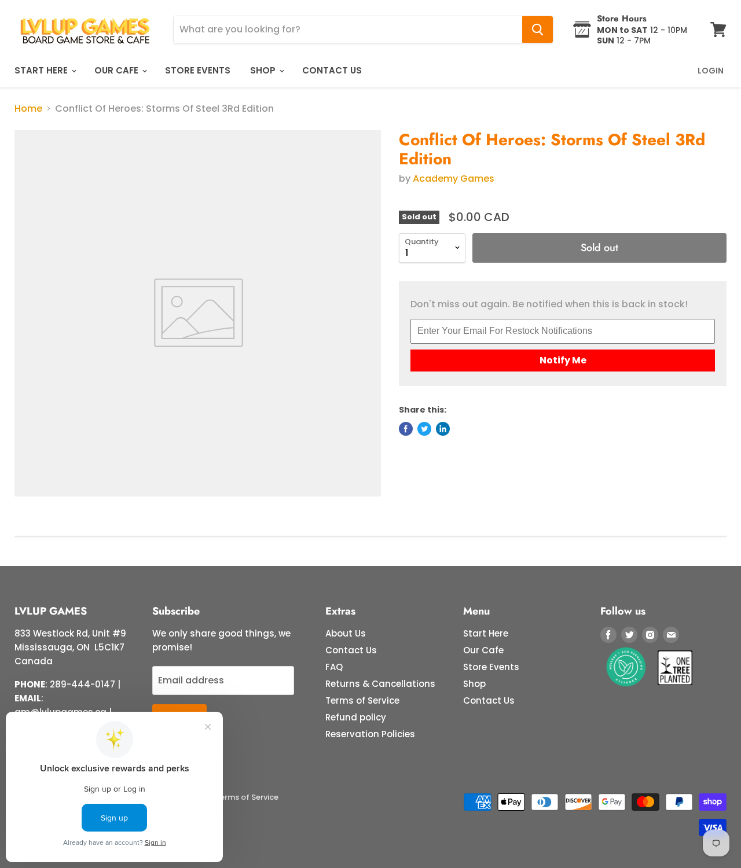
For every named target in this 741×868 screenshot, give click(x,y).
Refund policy (355, 717)
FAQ (334, 667)
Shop (264, 70)
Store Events (197, 70)
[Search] (537, 29)
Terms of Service (362, 700)
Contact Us (332, 70)
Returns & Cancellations (380, 684)
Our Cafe (117, 70)
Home (28, 109)
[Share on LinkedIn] (443, 429)
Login (711, 70)
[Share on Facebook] (406, 429)
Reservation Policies (370, 734)
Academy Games (453, 178)
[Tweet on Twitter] (424, 429)
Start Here (42, 70)
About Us (345, 633)
